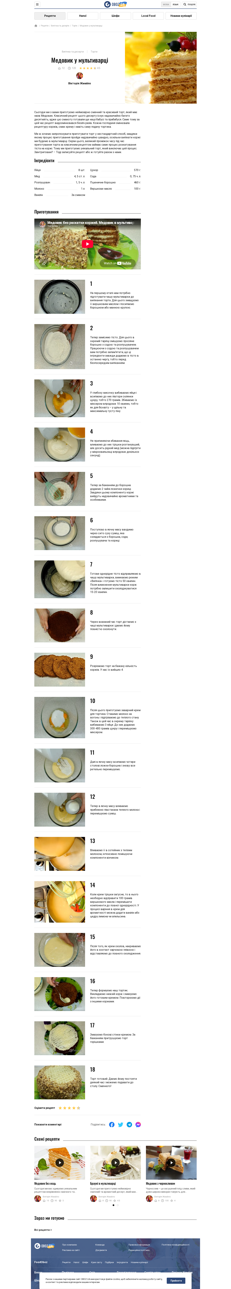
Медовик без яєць (45, 1183)
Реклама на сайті (71, 1250)
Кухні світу (96, 1262)
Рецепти (50, 15)
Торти (74, 26)
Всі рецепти (42, 1229)
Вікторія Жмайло (51, 1197)
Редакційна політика (139, 1250)
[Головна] (36, 26)
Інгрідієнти (122, 1262)
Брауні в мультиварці (103, 1183)
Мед (37, 176)
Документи (101, 1250)
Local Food (148, 15)
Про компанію (69, 1244)
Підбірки (109, 1262)
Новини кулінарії (181, 15)
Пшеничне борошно (103, 182)
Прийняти (176, 1280)
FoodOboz (41, 1262)
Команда (100, 1244)
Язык (175, 4)
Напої (82, 15)
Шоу (37, 1280)
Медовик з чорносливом (160, 1183)
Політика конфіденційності (175, 1244)
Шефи (115, 15)
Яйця (37, 170)
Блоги (38, 1272)
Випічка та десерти (60, 26)
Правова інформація (139, 1244)
